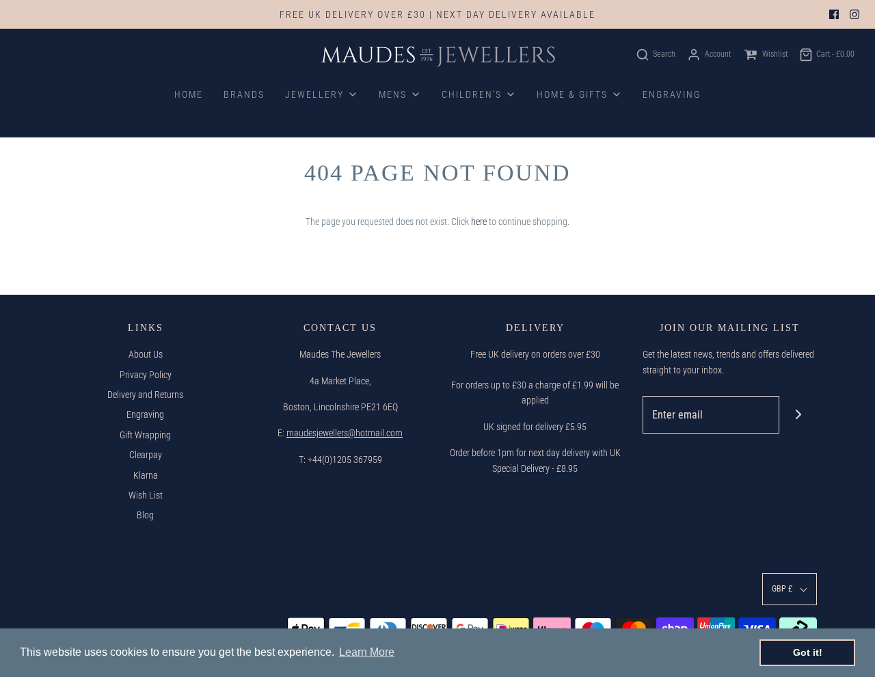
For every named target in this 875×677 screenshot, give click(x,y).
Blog (145, 514)
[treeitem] (321, 94)
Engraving (145, 414)
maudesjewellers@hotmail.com (344, 432)
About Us (146, 354)
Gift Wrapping (145, 434)
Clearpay (145, 454)
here (479, 221)
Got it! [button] (807, 652)
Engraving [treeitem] (672, 94)
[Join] (798, 415)
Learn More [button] (366, 652)
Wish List (146, 495)
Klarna (145, 475)
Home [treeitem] (188, 94)
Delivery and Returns (145, 394)
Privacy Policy (146, 374)
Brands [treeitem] (244, 94)
